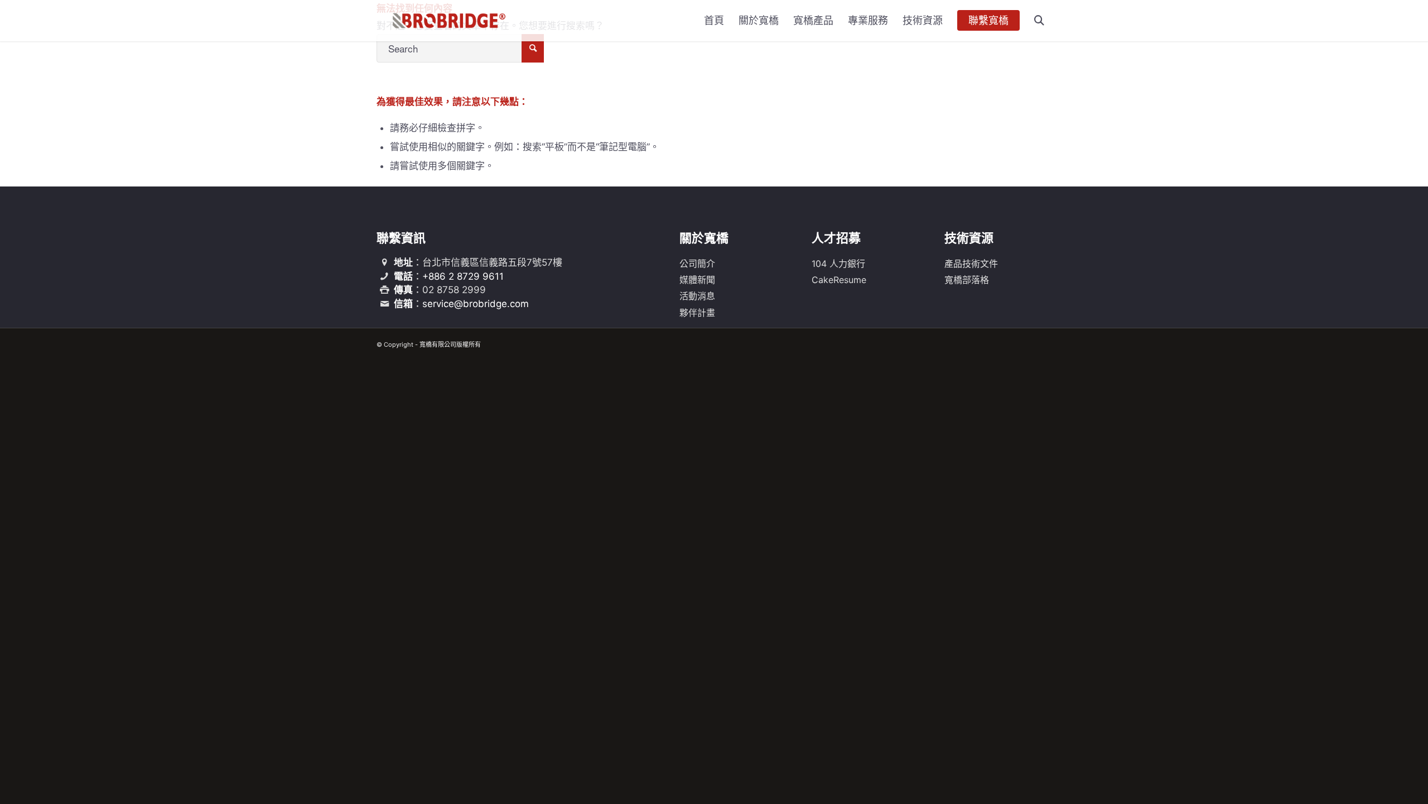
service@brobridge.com (475, 303)
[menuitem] (714, 20)
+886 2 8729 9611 (463, 276)
